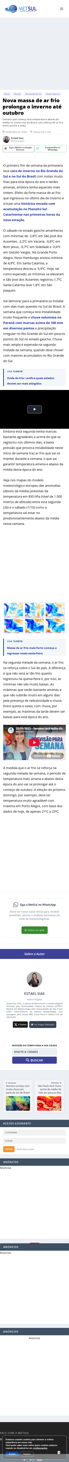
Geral (6, 94)
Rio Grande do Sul (33, 94)
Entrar (9, 1149)
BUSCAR (36, 1060)
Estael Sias (17, 138)
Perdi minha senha (25, 1149)
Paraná (17, 94)
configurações (40, 1448)
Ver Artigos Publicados (44, 1024)
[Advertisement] (34, 53)
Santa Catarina (52, 94)
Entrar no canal (36, 930)
